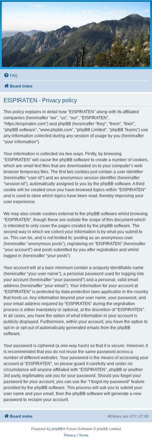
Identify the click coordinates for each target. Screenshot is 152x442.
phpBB (57, 429)
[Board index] (76, 34)
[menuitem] (11, 75)
